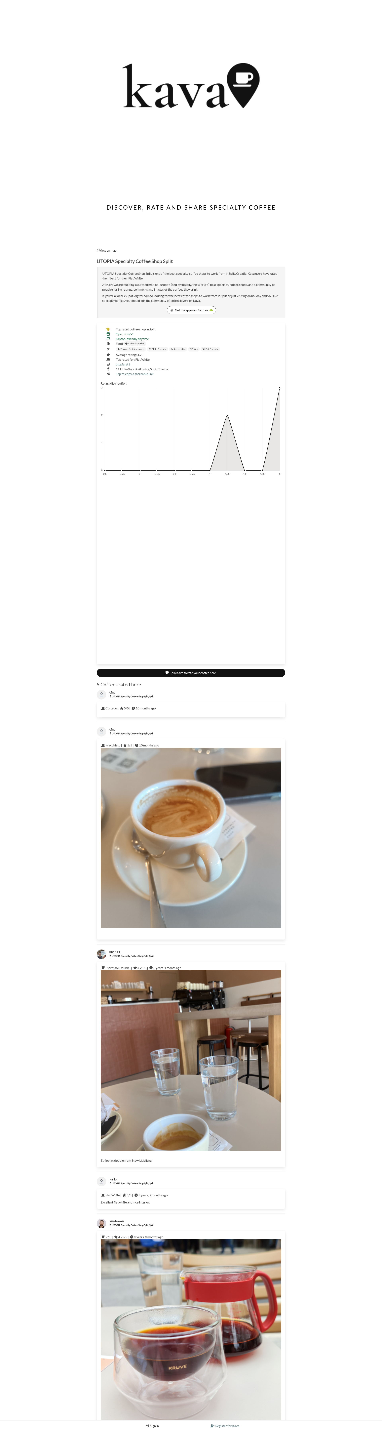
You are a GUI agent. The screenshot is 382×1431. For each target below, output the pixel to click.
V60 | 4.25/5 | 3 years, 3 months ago (134, 1237)
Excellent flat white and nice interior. (125, 1202)
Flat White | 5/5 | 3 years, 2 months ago (136, 1195)
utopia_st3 (123, 364)
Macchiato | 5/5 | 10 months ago (132, 745)
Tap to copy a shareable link (135, 374)
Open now (123, 334)
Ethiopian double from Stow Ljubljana (126, 1160)
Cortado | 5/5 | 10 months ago (130, 708)
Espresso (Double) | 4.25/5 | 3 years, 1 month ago (143, 968)
